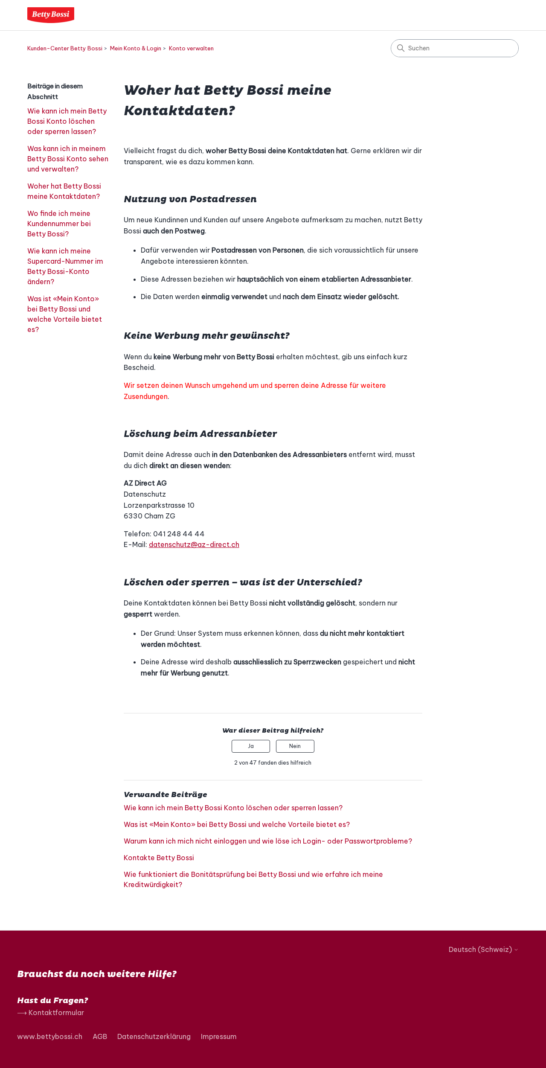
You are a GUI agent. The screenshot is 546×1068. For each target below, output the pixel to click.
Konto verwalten (191, 48)
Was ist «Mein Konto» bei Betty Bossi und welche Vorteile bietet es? (64, 314)
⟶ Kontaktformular (50, 1012)
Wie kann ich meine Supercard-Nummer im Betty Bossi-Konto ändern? (65, 266)
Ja (251, 746)
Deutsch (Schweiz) (481, 949)
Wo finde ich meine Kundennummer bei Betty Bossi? (59, 223)
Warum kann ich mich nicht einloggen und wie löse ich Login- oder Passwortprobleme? (268, 841)
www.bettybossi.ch (49, 1036)
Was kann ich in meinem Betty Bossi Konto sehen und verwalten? (67, 158)
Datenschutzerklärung (154, 1036)
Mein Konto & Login (135, 48)
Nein (295, 746)
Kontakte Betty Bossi (159, 857)
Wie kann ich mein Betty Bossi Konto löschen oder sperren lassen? (67, 121)
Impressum (219, 1036)
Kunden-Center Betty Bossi (64, 48)
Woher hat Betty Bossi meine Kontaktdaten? (64, 191)
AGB (100, 1036)
